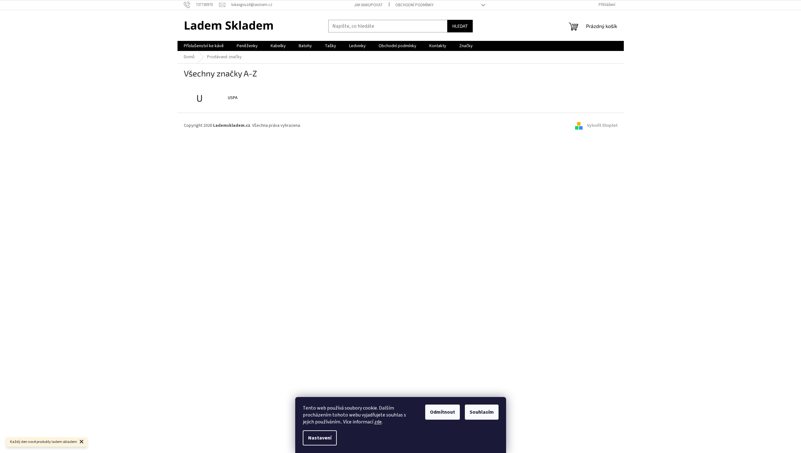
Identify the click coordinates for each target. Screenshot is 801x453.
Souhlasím (482, 412)
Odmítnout (442, 412)
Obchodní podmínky (414, 5)
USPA (233, 98)
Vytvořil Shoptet (602, 125)
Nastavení (319, 437)
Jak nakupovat (368, 5)
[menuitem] (204, 46)
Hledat (460, 26)
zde (378, 421)
